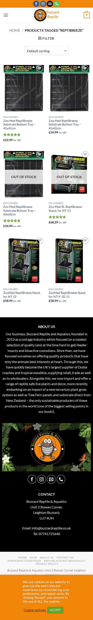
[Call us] (57, 4)
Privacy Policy (47, 563)
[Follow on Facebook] (36, 4)
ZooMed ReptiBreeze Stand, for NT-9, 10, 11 (67, 294)
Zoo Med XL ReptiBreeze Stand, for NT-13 (65, 208)
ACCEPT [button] (55, 610)
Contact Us (65, 557)
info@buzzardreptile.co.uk (51, 528)
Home (15, 30)
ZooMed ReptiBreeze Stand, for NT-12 (21, 294)
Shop (33, 557)
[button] (5, 15)
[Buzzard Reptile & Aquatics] (47, 15)
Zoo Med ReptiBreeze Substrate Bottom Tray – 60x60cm (19, 210)
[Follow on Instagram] (43, 4)
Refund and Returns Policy (65, 560)
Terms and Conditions (24, 560)
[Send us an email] (50, 4)
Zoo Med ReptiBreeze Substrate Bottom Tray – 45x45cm (65, 124)
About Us (47, 557)
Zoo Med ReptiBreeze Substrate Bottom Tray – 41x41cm (19, 124)
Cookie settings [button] (35, 610)
